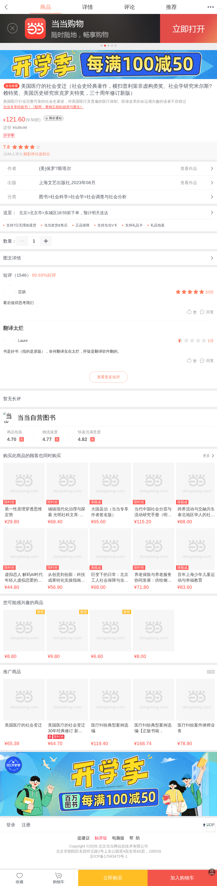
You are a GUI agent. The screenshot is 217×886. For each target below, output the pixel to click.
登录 (10, 824)
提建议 (83, 838)
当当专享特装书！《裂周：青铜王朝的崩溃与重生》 (43, 107)
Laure (23, 340)
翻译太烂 (13, 328)
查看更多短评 (108, 377)
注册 (26, 824)
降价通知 (55, 118)
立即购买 (112, 877)
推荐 (171, 7)
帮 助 (134, 838)
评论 (129, 7)
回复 (210, 312)
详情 (87, 7)
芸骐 (22, 292)
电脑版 (118, 838)
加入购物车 (182, 877)
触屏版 (101, 838)
